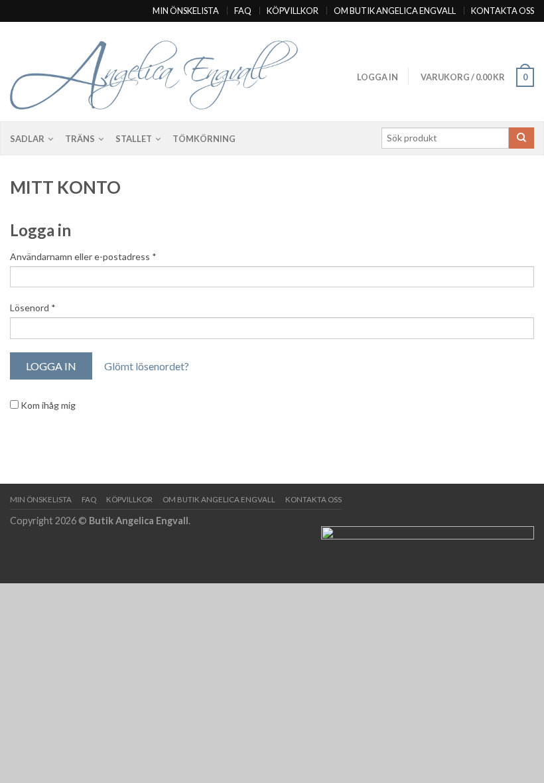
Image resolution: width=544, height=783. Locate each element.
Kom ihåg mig (47, 405)
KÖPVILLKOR (292, 10)
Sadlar (27, 138)
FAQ (242, 10)
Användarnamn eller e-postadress (83, 256)
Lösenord (33, 307)
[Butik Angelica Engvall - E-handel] (172, 72)
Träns (80, 138)
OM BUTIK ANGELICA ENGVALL (395, 10)
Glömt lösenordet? (146, 366)
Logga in (377, 77)
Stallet (133, 138)
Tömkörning (204, 138)
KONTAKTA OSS (502, 10)
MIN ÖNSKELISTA (186, 10)
